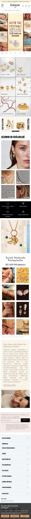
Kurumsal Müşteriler (7, 482)
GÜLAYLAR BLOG (5, 493)
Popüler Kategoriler (6, 487)
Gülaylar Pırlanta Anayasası (8, 448)
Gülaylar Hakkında (6, 438)
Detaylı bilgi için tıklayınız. (16, 513)
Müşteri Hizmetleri (6, 459)
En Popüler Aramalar (7, 476)
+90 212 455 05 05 (9, 501)
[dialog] (15, 511)
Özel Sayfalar (5, 470)
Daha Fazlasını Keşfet (9, 385)
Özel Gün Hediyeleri (6, 465)
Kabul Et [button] (25, 516)
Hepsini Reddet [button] (15, 516)
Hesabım (4, 453)
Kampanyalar (5, 444)
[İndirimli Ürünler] (15, 51)
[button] (2, 55)
